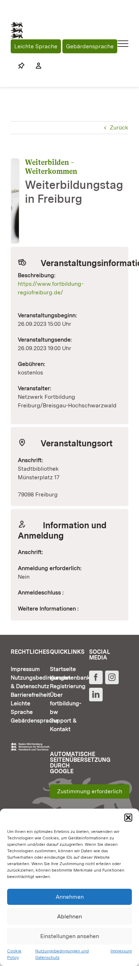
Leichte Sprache (35, 46)
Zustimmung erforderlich (89, 791)
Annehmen (70, 896)
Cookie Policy (14, 954)
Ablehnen (69, 916)
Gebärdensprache (90, 46)
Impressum (121, 950)
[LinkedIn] (96, 694)
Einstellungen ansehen (69, 936)
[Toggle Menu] (123, 43)
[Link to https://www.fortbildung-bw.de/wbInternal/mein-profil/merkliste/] (21, 65)
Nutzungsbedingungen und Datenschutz (62, 954)
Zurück (119, 127)
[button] (128, 817)
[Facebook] (96, 677)
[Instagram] (112, 677)
